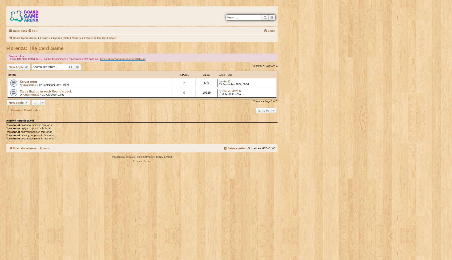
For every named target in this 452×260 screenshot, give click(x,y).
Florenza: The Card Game (35, 48)
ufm (224, 81)
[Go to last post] (229, 81)
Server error (28, 82)
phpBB (129, 156)
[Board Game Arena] (28, 16)
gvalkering (29, 85)
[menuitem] (33, 31)
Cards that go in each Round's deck (46, 91)
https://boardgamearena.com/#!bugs (122, 59)
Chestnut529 (31, 94)
